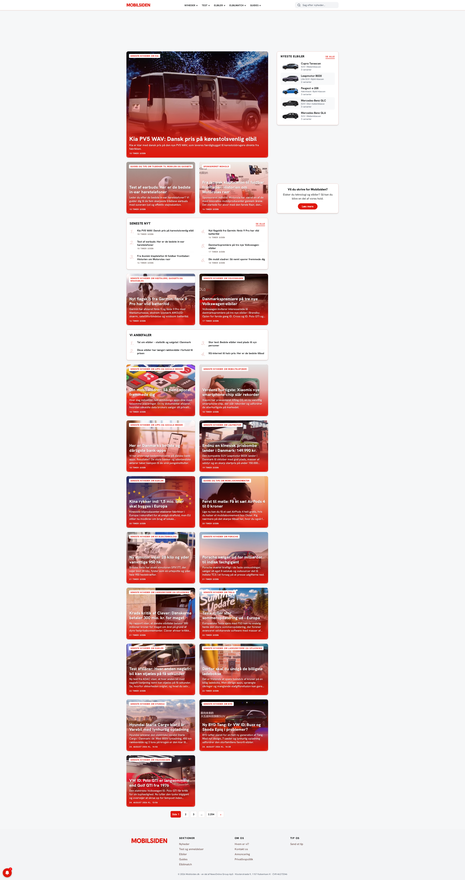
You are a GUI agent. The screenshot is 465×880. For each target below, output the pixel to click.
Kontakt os (241, 849)
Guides (254, 5)
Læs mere (308, 206)
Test (204, 5)
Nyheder (190, 5)
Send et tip (296, 844)
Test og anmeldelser (191, 849)
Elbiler (218, 5)
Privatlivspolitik (244, 859)
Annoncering (242, 854)
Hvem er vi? (242, 844)
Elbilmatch (236, 5)
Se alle (260, 223)
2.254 (211, 814)
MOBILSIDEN (138, 5)
